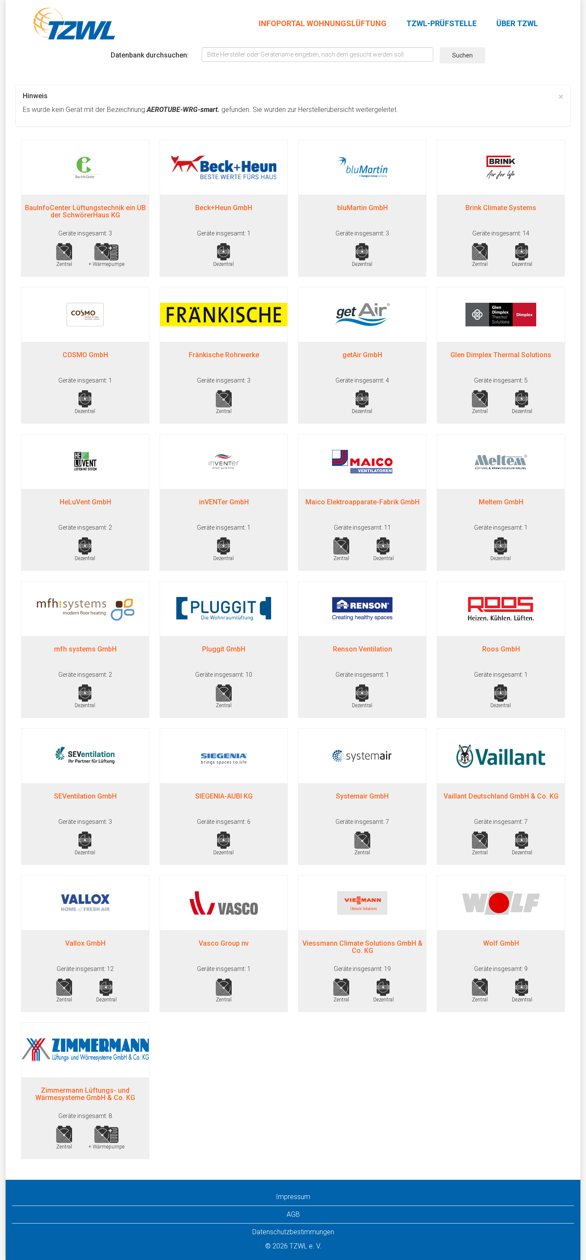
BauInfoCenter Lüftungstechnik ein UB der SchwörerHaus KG (85, 212)
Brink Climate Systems (500, 208)
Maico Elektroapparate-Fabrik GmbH (362, 502)
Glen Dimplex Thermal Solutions (500, 355)
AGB (293, 1214)
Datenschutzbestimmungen (293, 1232)
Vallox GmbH (85, 943)
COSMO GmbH (85, 355)
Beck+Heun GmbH (223, 208)
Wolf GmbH (501, 943)
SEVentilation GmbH (85, 796)
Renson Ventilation (362, 649)
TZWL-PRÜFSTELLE (441, 23)
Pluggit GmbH (223, 649)
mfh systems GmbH (85, 649)
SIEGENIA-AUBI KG (224, 796)
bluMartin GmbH (362, 208)
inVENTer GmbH (224, 502)
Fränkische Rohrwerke (224, 355)
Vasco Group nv (224, 943)
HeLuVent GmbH (85, 502)
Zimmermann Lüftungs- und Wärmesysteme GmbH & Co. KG (85, 1094)
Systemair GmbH (362, 796)
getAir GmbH (362, 355)
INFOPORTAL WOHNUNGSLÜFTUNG (323, 23)
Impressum (293, 1197)
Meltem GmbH (501, 502)
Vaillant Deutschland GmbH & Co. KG (501, 796)
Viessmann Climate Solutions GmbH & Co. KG (362, 947)
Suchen (462, 55)
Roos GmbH (501, 649)
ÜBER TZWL (517, 23)
